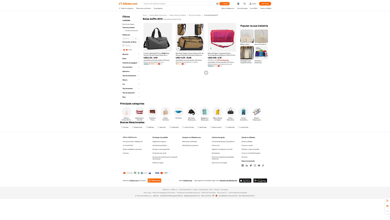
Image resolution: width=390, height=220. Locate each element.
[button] (217, 3)
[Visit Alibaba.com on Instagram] (255, 165)
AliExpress (166, 189)
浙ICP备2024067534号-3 (247, 196)
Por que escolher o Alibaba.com (133, 141)
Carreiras (126, 153)
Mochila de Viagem (195, 15)
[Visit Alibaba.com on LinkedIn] (247, 165)
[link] (387, 200)
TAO (211, 189)
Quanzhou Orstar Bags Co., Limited (187, 62)
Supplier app (187, 180)
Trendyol (216, 189)
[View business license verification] (213, 196)
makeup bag (230, 127)
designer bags (138, 127)
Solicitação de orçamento (190, 145)
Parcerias (244, 157)
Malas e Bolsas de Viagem (178, 15)
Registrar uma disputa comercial (222, 149)
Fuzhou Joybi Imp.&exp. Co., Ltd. (154, 62)
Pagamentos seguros (159, 141)
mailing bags (175, 127)
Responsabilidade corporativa (132, 149)
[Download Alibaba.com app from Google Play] (260, 180)
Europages (224, 189)
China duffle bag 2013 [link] (211, 15)
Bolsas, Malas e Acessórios (158, 15)
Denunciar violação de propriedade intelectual (223, 158)
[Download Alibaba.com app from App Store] (245, 180)
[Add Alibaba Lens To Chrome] (154, 180)
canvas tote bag (189, 127)
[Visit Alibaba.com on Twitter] (251, 165)
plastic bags (203, 127)
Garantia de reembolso (160, 145)
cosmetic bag (244, 127)
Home (145, 15)
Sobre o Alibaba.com (130, 137)
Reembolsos (216, 153)
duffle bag (151, 127)
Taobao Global (203, 189)
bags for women (217, 127)
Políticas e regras (158, 162)
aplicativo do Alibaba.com (228, 180)
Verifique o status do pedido (250, 149)
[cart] (244, 4)
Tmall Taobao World (185, 189)
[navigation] (130, 56)
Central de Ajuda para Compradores (223, 141)
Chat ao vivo (216, 145)
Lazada (195, 189)
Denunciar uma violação (219, 162)
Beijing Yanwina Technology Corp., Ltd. (220, 64)
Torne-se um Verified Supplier (251, 153)
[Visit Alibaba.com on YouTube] (259, 165)
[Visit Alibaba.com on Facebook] (243, 165)
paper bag (162, 127)
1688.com (174, 189)
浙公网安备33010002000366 (228, 196)
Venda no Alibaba (247, 141)
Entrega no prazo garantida (161, 149)
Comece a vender (247, 145)
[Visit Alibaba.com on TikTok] (263, 165)
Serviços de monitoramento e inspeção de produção (165, 158)
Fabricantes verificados (189, 141)
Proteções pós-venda (159, 153)
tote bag (125, 127)
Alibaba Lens (134, 180)
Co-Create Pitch (128, 145)
